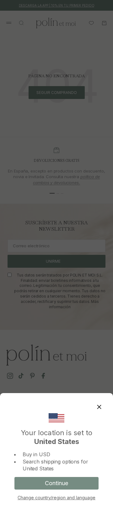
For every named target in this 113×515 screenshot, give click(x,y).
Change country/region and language (56, 497)
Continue (56, 483)
